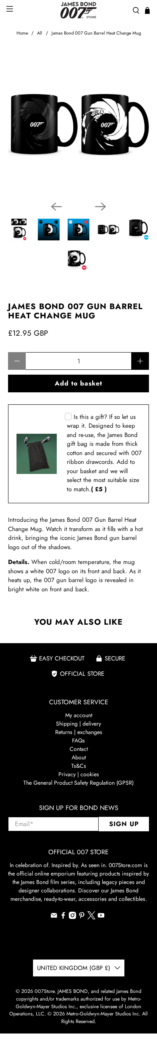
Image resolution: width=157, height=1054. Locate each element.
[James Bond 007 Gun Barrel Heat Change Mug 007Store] (78, 124)
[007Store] (78, 10)
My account (78, 715)
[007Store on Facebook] (63, 917)
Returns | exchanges (78, 732)
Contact (79, 749)
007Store (44, 991)
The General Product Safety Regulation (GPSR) (78, 783)
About (79, 757)
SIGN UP (124, 823)
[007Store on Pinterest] (81, 917)
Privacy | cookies (78, 774)
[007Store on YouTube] (101, 917)
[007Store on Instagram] (72, 917)
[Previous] (56, 207)
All (39, 33)
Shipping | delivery (78, 724)
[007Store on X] (91, 917)
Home (22, 33)
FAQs (78, 740)
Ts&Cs (78, 766)
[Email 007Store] (54, 917)
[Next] (101, 207)
